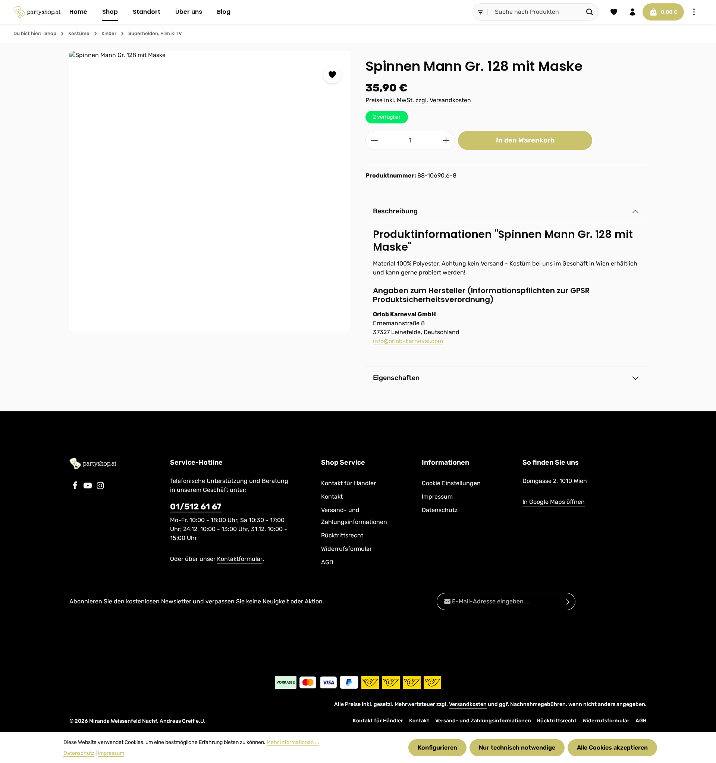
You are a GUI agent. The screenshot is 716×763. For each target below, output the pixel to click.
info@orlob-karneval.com (408, 341)
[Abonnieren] (568, 601)
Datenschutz (440, 510)
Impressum (437, 496)
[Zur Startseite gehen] (36, 12)
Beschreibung (395, 211)
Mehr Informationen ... (293, 742)
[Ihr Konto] (632, 12)
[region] (210, 191)
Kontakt (332, 496)
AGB (327, 562)
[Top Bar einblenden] (694, 12)
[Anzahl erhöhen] (446, 140)
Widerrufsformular (346, 548)
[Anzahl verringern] (374, 140)
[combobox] (534, 12)
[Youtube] (88, 487)
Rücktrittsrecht (342, 535)
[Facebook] (76, 487)
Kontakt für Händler (348, 483)
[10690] (209, 191)
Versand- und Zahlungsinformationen (354, 515)
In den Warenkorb (525, 140)
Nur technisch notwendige (517, 747)
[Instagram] (100, 487)
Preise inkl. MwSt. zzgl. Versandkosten (418, 100)
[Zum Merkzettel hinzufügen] (332, 75)
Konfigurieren (437, 747)
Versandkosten (468, 704)
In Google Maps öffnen (553, 501)
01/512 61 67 (196, 507)
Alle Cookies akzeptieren (612, 747)
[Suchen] (590, 12)
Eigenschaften (396, 378)
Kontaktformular (240, 558)
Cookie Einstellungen (451, 483)
